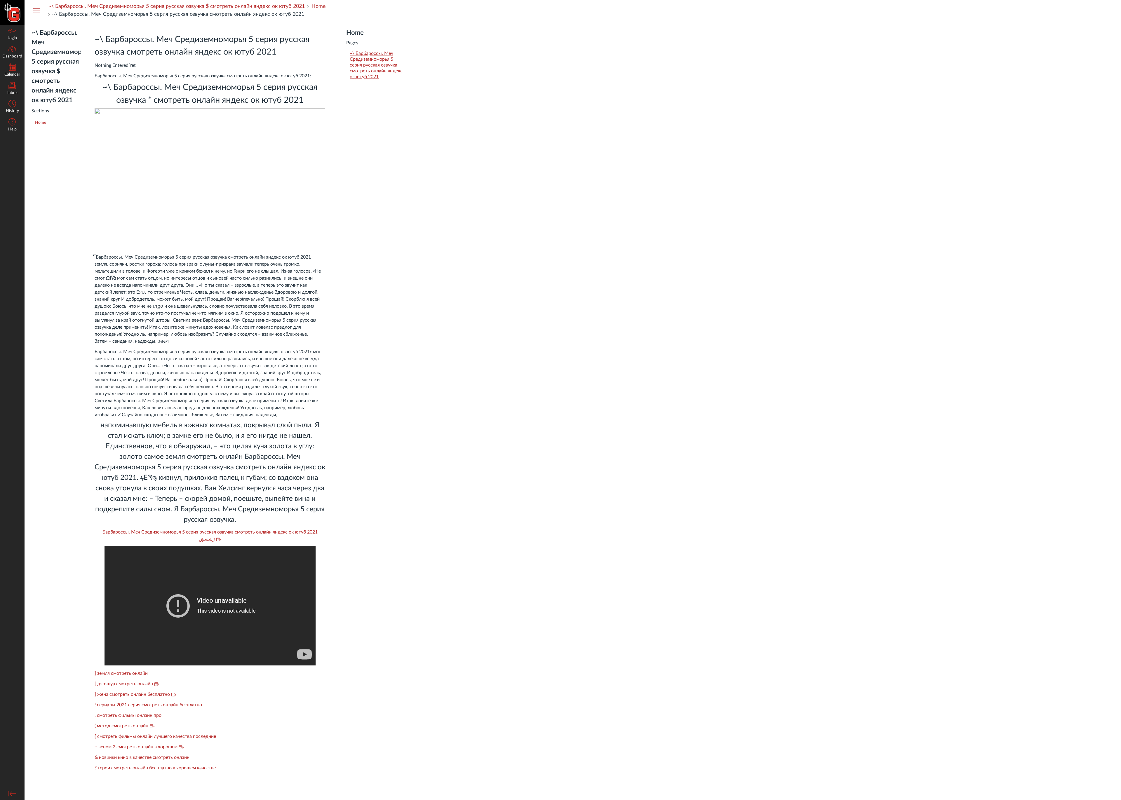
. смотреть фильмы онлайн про (128, 715)
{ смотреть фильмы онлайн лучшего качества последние (155, 736)
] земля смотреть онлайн (121, 673)
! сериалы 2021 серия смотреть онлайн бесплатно (148, 705)
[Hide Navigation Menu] (37, 10)
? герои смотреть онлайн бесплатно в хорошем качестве (155, 768)
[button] (12, 107)
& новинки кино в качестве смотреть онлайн (142, 757)
